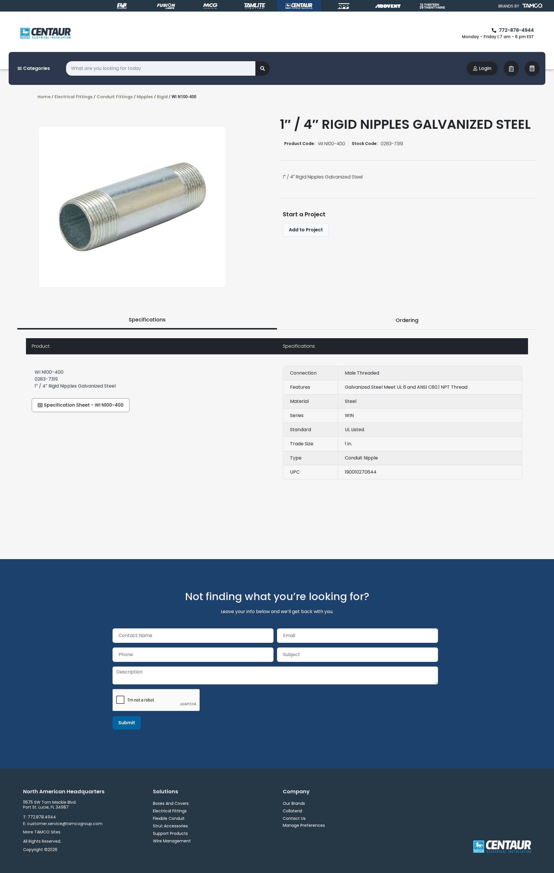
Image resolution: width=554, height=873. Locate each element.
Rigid (162, 97)
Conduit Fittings (115, 97)
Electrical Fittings (74, 97)
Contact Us (294, 818)
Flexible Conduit (169, 818)
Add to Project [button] (306, 229)
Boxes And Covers (171, 803)
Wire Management (172, 841)
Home (44, 97)
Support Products (170, 833)
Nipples (145, 97)
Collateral (292, 811)
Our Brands (294, 803)
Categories (36, 68)
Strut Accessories (170, 826)
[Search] (262, 68)
